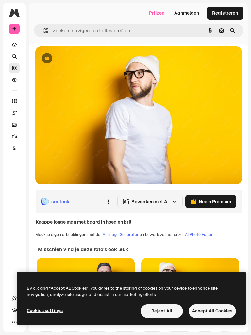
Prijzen (156, 13)
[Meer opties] (108, 201)
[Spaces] (14, 113)
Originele (78, 59)
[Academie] (14, 310)
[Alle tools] (14, 101)
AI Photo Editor (198, 234)
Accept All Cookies (212, 311)
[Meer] (14, 322)
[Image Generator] (14, 124)
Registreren (225, 13)
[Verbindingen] (14, 298)
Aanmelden (186, 13)
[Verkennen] (14, 80)
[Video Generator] (14, 136)
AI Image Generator (121, 234)
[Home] (14, 44)
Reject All (161, 311)
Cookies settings (45, 310)
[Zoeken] (14, 56)
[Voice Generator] (14, 148)
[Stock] (14, 68)
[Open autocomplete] (43, 30)
